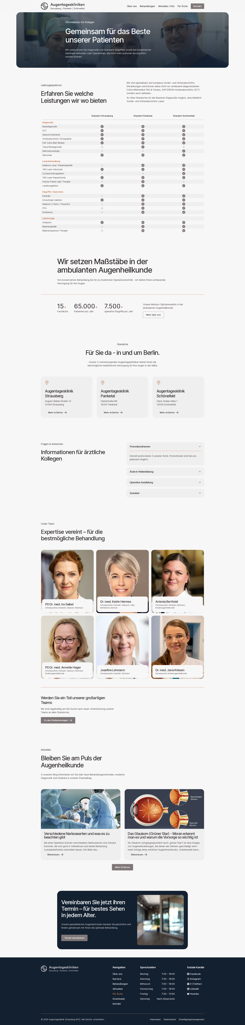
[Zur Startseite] (62, 6)
